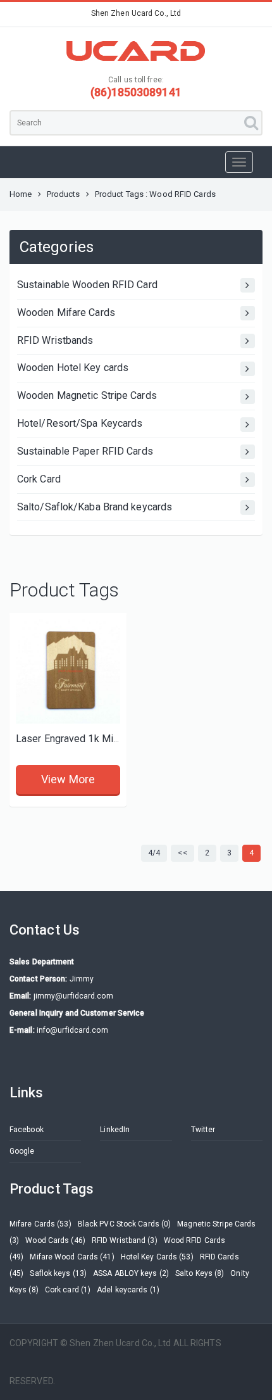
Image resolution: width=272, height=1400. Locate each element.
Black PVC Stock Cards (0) (124, 1224)
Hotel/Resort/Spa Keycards (80, 423)
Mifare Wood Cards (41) (72, 1256)
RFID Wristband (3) (125, 1240)
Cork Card (39, 479)
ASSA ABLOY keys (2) (131, 1273)
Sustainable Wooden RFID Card (87, 285)
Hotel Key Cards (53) (157, 1256)
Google (22, 1151)
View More (68, 779)
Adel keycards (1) (128, 1289)
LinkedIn (115, 1129)
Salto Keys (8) (199, 1273)
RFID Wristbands (55, 340)
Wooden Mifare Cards (66, 312)
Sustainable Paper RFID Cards (85, 451)
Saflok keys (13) (58, 1273)
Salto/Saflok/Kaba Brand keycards (94, 507)
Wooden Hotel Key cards (72, 368)
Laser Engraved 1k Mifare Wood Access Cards (120, 739)
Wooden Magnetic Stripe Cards (87, 395)
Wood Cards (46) (55, 1240)
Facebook (26, 1129)
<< (182, 852)
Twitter (203, 1129)
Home (20, 194)
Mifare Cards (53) (40, 1224)
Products (63, 194)
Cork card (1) (67, 1289)
